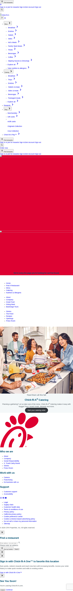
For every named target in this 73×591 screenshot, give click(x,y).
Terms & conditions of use (13, 509)
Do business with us (11, 482)
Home (8, 283)
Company (9, 300)
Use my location (8, 549)
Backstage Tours (12, 307)
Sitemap (7, 524)
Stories (8, 311)
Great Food (10, 302)
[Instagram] (1, 498)
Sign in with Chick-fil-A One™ (11, 572)
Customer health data (12, 507)
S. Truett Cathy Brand (12, 463)
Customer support (10, 492)
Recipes (9, 316)
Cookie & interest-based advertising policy (19, 519)
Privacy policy (9, 512)
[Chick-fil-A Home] (4, 15)
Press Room (10, 321)
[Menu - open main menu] (1, 13)
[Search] (2, 9)
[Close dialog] (2, 532)
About (8, 297)
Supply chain (8, 505)
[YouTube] (6, 498)
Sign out (38, 7)
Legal (6, 502)
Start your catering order (36, 410)
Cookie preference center (13, 516)
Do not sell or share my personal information (20, 521)
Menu (8, 288)
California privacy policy (12, 514)
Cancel (3, 590)
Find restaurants (8, 2)
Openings (9, 318)
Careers (7, 477)
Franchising (8, 480)
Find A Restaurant (12, 286)
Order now (4, 148)
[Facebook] (3, 498)
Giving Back (10, 304)
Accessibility (8, 494)
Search (17, 549)
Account (31, 7)
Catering (9, 290)
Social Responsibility (11, 461)
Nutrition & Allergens (13, 293)
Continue (9, 590)
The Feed (9, 314)
